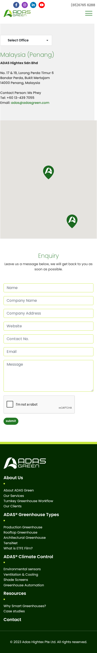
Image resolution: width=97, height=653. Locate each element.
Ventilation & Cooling (21, 574)
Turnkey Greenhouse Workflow (28, 501)
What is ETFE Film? (18, 548)
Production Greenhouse (23, 527)
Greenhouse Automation (24, 585)
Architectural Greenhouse (25, 537)
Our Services (14, 495)
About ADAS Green (19, 490)
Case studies (14, 611)
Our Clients (13, 506)
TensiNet (11, 543)
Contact (12, 620)
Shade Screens (16, 579)
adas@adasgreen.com (30, 102)
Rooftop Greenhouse (20, 532)
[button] (72, 221)
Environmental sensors (22, 569)
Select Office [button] (18, 40)
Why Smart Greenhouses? (25, 606)
